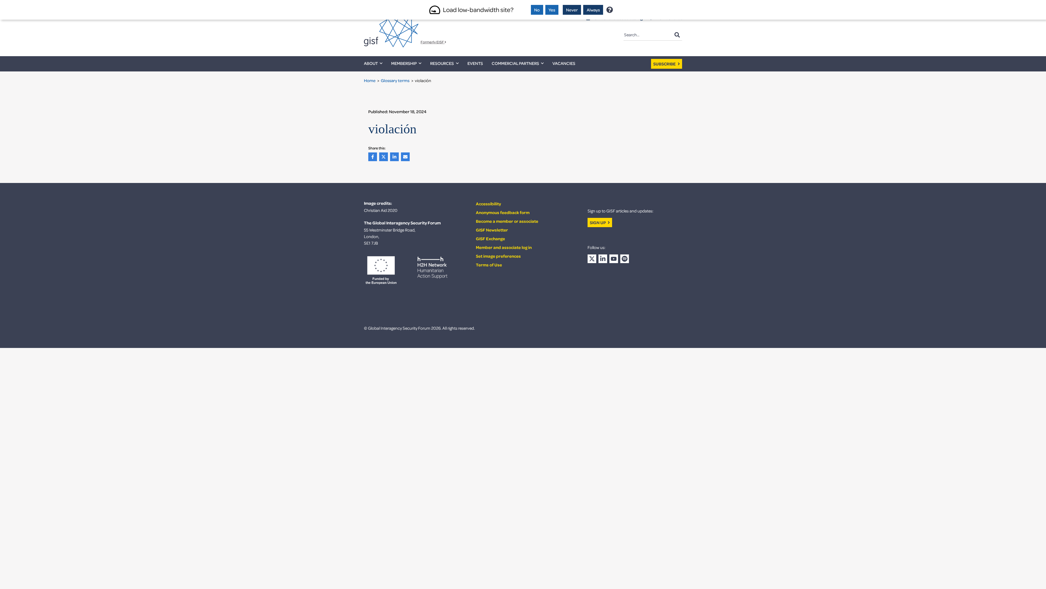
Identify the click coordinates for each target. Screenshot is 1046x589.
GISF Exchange (490, 239)
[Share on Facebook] (373, 156)
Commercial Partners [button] (515, 63)
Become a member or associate (507, 221)
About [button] (371, 63)
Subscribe (665, 64)
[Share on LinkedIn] (395, 156)
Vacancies (563, 63)
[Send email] (406, 156)
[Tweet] (384, 156)
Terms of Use (489, 265)
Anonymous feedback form (503, 212)
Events (475, 63)
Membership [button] (404, 63)
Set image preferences (498, 256)
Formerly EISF (433, 42)
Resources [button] (442, 63)
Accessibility (488, 204)
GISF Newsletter (492, 230)
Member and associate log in (504, 247)
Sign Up (598, 223)
